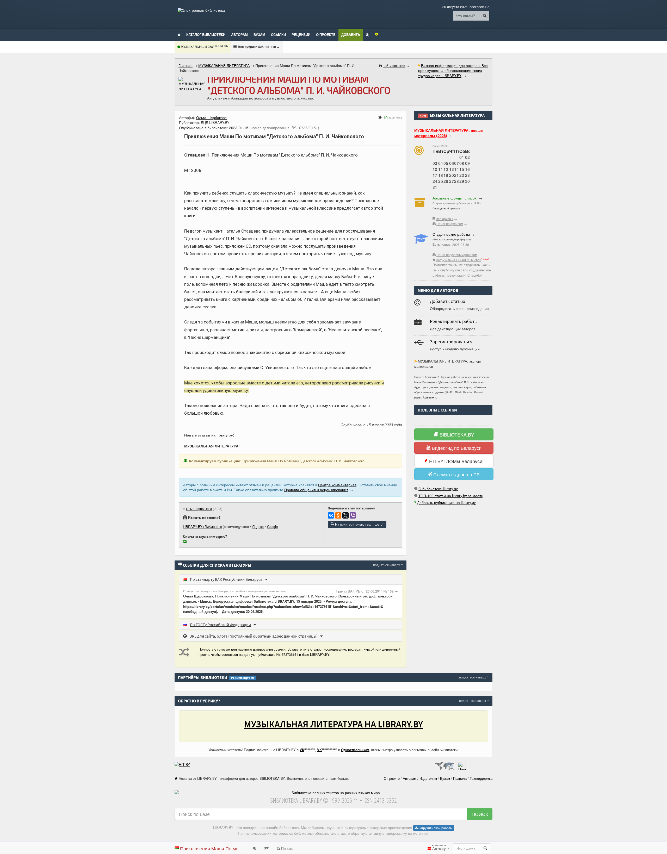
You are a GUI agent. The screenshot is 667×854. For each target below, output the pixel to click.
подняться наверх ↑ (388, 565)
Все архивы (444, 218)
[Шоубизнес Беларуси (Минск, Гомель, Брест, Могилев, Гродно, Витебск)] (182, 764)
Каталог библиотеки (205, 34)
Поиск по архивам (449, 223)
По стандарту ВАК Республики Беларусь (226, 579)
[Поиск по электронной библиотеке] (367, 34)
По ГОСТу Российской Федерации (220, 624)
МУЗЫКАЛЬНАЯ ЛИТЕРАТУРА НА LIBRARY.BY (333, 724)
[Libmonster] (444, 764)
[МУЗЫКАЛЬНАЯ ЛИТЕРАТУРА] (191, 84)
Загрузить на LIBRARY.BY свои (458, 260)
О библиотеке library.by (438, 488)
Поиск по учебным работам (456, 254)
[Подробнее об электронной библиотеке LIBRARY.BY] (461, 764)
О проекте (326, 34)
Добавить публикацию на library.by (446, 502)
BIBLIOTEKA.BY (456, 434)
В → (258, 46)
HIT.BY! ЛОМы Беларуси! (456, 461)
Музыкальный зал (204, 46)
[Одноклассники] (338, 515)
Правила (460, 778)
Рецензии (301, 34)
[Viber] (353, 515)
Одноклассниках (355, 749)
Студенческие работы (451, 234)
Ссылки (278, 34)
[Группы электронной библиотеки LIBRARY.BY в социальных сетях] (376, 34)
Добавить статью (447, 301)
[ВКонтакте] (331, 515)
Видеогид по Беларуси (455, 447)
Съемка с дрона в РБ (456, 474)
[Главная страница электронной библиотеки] (179, 34)
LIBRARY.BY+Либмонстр (202, 526)
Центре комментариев (337, 484)
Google (272, 526)
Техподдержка (481, 778)
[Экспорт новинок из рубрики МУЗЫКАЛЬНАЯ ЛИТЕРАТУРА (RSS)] (415, 361)
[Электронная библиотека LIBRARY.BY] (201, 10)
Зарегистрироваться (451, 342)
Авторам (239, 34)
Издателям (428, 778)
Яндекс (258, 526)
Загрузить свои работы (435, 828)
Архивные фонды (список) (455, 198)
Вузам (259, 34)
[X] (345, 515)
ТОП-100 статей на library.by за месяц (450, 495)
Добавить (350, 34)
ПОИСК (480, 814)
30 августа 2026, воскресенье (465, 6)
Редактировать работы (454, 321)
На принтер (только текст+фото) (359, 524)
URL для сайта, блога (253, 636)
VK (302, 749)
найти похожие (394, 65)
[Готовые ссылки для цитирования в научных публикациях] (266, 848)
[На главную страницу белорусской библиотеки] (333, 792)
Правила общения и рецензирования (316, 489)
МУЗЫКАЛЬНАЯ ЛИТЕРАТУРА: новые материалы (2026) (448, 133)
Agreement (429, 397)
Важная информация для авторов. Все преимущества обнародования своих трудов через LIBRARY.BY (453, 70)
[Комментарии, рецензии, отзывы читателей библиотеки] (254, 848)
